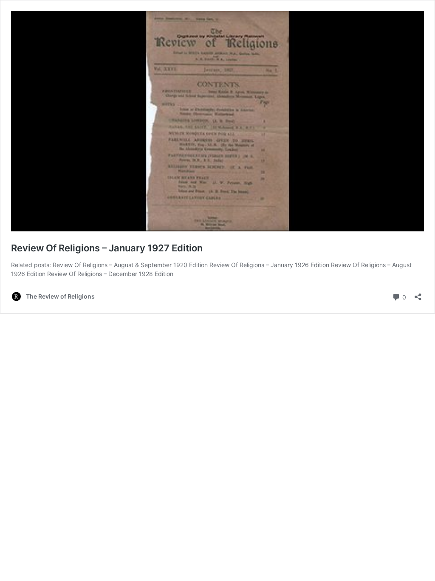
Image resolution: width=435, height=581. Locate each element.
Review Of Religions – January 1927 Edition (107, 247)
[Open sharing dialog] (418, 294)
